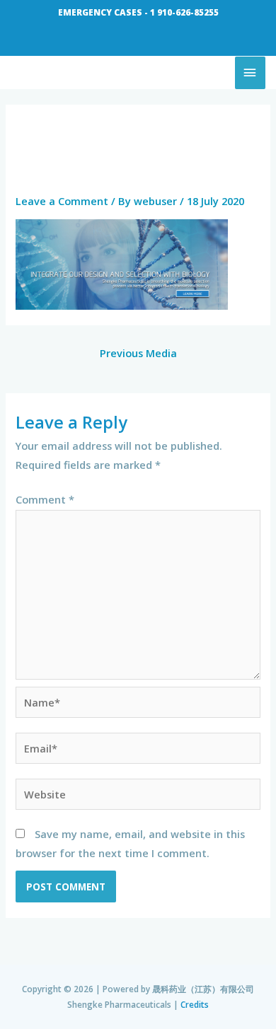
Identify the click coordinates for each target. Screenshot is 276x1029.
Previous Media (138, 353)
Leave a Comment (62, 201)
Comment (45, 499)
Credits (194, 1004)
